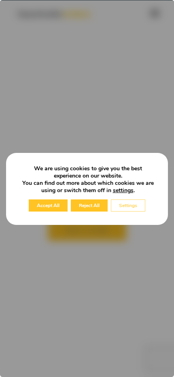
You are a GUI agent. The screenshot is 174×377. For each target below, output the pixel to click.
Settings (128, 205)
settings (123, 190)
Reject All (89, 205)
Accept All (48, 205)
